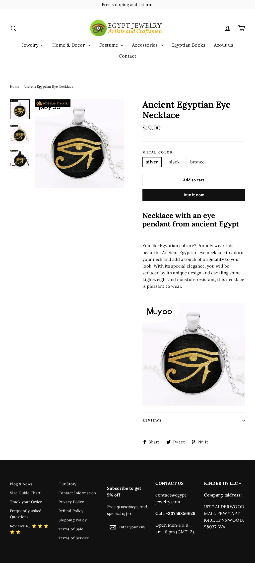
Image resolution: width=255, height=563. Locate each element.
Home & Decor (69, 45)
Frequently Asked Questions (26, 513)
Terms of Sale (71, 529)
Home (15, 86)
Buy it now (194, 194)
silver (152, 162)
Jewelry (31, 45)
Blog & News (21, 484)
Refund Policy (71, 510)
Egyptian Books (188, 45)
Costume (109, 45)
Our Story (68, 484)
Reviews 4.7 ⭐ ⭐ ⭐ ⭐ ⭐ (29, 529)
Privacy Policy (71, 501)
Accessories (145, 45)
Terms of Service (74, 538)
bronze (197, 162)
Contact (127, 56)
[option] (79, 143)
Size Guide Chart (25, 493)
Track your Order (26, 501)
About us (223, 45)
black (174, 162)
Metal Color (157, 152)
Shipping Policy (73, 520)
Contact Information (77, 493)
